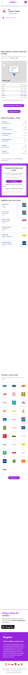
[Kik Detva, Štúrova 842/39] (14, 152)
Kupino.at (6, 664)
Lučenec (3, 160)
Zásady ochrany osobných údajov (14, 672)
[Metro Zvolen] (14, 386)
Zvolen (10, 6)
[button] (9, 17)
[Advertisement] (14, 35)
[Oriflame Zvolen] (23, 436)
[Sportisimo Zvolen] (4, 461)
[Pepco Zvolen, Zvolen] (14, 206)
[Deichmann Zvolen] (4, 453)
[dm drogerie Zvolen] (23, 403)
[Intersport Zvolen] (23, 453)
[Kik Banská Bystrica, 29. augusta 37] (14, 134)
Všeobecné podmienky (16, 670)
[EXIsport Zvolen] (14, 453)
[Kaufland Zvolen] (14, 394)
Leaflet (16, 82)
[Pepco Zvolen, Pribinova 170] (14, 213)
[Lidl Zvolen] (23, 394)
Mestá (6, 6)
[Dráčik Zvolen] (23, 411)
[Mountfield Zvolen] (14, 428)
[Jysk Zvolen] (4, 386)
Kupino (2, 6)
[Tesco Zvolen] (4, 403)
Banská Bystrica (19, 158)
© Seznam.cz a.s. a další (22, 82)
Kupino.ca (9, 664)
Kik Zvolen (15, 6)
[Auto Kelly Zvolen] (14, 436)
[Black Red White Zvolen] (4, 436)
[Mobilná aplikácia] (7, 627)
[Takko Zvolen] (23, 444)
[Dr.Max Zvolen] (14, 419)
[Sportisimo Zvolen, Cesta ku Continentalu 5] (14, 244)
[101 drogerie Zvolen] (14, 403)
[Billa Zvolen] (23, 386)
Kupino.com (22, 664)
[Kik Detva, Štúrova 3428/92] (14, 146)
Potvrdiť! (13, 181)
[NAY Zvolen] (14, 444)
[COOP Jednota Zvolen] (4, 394)
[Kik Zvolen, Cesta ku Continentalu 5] (14, 128)
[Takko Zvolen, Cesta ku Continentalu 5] (14, 236)
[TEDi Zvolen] (14, 461)
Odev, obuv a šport (12, 13)
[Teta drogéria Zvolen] (4, 411)
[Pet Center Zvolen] (23, 461)
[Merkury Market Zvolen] (14, 411)
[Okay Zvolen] (4, 419)
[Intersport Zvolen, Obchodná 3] (14, 229)
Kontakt (8, 670)
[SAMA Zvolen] (4, 470)
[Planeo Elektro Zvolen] (23, 428)
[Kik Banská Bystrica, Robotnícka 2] (14, 140)
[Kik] (4, 12)
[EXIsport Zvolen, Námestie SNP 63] (14, 221)
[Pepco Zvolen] (23, 419)
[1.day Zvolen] (4, 428)
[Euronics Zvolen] (4, 444)
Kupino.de (15, 664)
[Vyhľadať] (25, 2)
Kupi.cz (12, 664)
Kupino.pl (19, 664)
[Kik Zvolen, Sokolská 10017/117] (14, 122)
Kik (6, 158)
